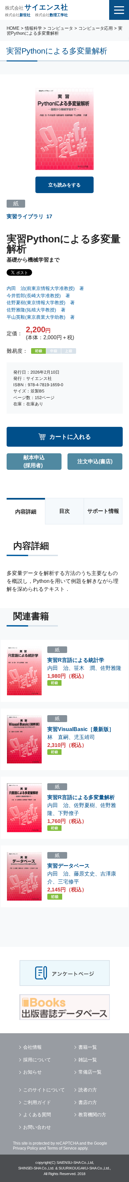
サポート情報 (103, 511)
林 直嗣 (57, 737)
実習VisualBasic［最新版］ (80, 729)
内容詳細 (25, 511)
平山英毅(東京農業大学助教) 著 (41, 317)
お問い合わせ (37, 1127)
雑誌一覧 (87, 1059)
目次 (64, 511)
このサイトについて (44, 1089)
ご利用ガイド (37, 1102)
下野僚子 (68, 813)
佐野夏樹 (84, 805)
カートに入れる (70, 436)
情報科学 (33, 28)
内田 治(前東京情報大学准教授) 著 (45, 288)
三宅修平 (68, 881)
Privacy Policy (25, 1148)
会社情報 (32, 1047)
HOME (13, 28)
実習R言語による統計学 (75, 660)
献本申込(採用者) (34, 461)
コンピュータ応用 (95, 28)
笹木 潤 (84, 668)
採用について (37, 1059)
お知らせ (32, 1072)
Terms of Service (62, 1148)
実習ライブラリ (25, 216)
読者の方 (87, 1089)
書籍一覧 (87, 1047)
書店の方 (87, 1102)
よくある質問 (37, 1114)
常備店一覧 (90, 1072)
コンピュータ (60, 28)
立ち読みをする (64, 184)
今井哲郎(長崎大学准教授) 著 (38, 295)
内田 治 (57, 668)
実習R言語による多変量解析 (81, 797)
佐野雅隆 (110, 668)
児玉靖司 (84, 737)
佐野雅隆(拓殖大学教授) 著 (36, 309)
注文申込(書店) (94, 461)
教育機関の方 (92, 1114)
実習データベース (68, 866)
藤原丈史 (84, 873)
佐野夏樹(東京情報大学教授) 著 (41, 302)
